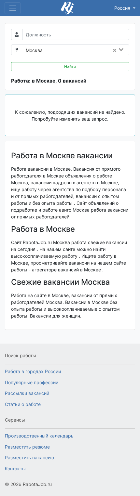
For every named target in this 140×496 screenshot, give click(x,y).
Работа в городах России (33, 371)
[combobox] (87, 50)
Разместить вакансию (29, 457)
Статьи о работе (23, 404)
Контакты (15, 468)
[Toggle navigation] (13, 8)
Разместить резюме (27, 447)
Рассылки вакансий (27, 393)
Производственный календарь (39, 435)
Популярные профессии (31, 382)
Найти (70, 66)
